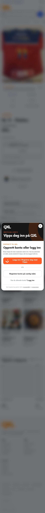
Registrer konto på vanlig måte (22, 274)
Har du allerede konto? (22, 280)
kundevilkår (26, 287)
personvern (35, 287)
